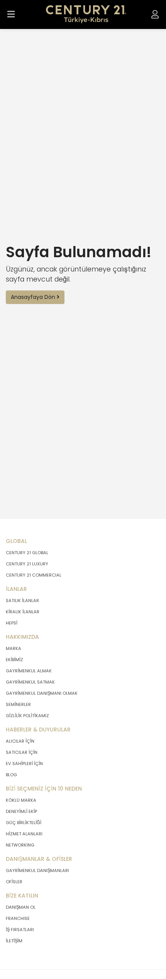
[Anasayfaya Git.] (86, 14)
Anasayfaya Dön (34, 297)
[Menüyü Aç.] (11, 14)
